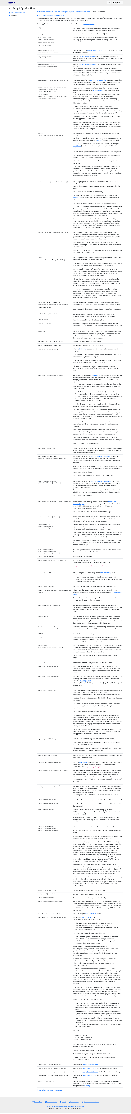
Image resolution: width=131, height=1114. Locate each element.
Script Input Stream (89, 1068)
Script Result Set (90, 914)
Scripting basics (85, 681)
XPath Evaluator (98, 90)
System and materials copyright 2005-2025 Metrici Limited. (65, 1106)
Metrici (11, 2)
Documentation (51, 1102)
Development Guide (18, 13)
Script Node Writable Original (100, 481)
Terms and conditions (91, 1102)
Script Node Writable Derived (100, 456)
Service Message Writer (95, 51)
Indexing (87, 1086)
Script (99, 140)
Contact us (38, 1102)
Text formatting (105, 573)
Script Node (58, 15)
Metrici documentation (45, 12)
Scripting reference (83, 12)
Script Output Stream (90, 1065)
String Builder (83, 762)
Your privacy (74, 1102)
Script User (83, 349)
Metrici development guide (64, 12)
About (64, 1102)
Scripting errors (89, 24)
